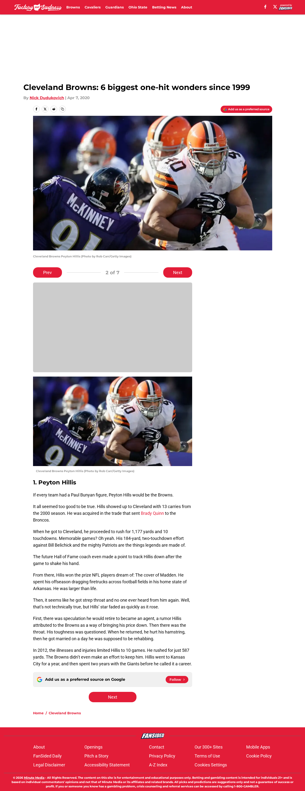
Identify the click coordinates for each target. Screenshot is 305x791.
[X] (275, 7)
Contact (156, 747)
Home (38, 713)
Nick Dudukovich (47, 98)
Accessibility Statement (107, 764)
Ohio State (138, 7)
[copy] (62, 109)
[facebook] (265, 7)
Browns (73, 7)
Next (177, 272)
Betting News (164, 7)
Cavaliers (93, 7)
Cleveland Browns (65, 713)
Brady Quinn (152, 513)
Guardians (114, 7)
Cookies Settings (211, 764)
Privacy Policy (162, 755)
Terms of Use (207, 755)
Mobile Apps (258, 747)
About (186, 7)
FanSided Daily (47, 755)
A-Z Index (158, 764)
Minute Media (34, 777)
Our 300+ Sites (209, 747)
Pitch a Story (96, 755)
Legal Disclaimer (49, 764)
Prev (47, 272)
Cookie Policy (259, 755)
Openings (93, 747)
